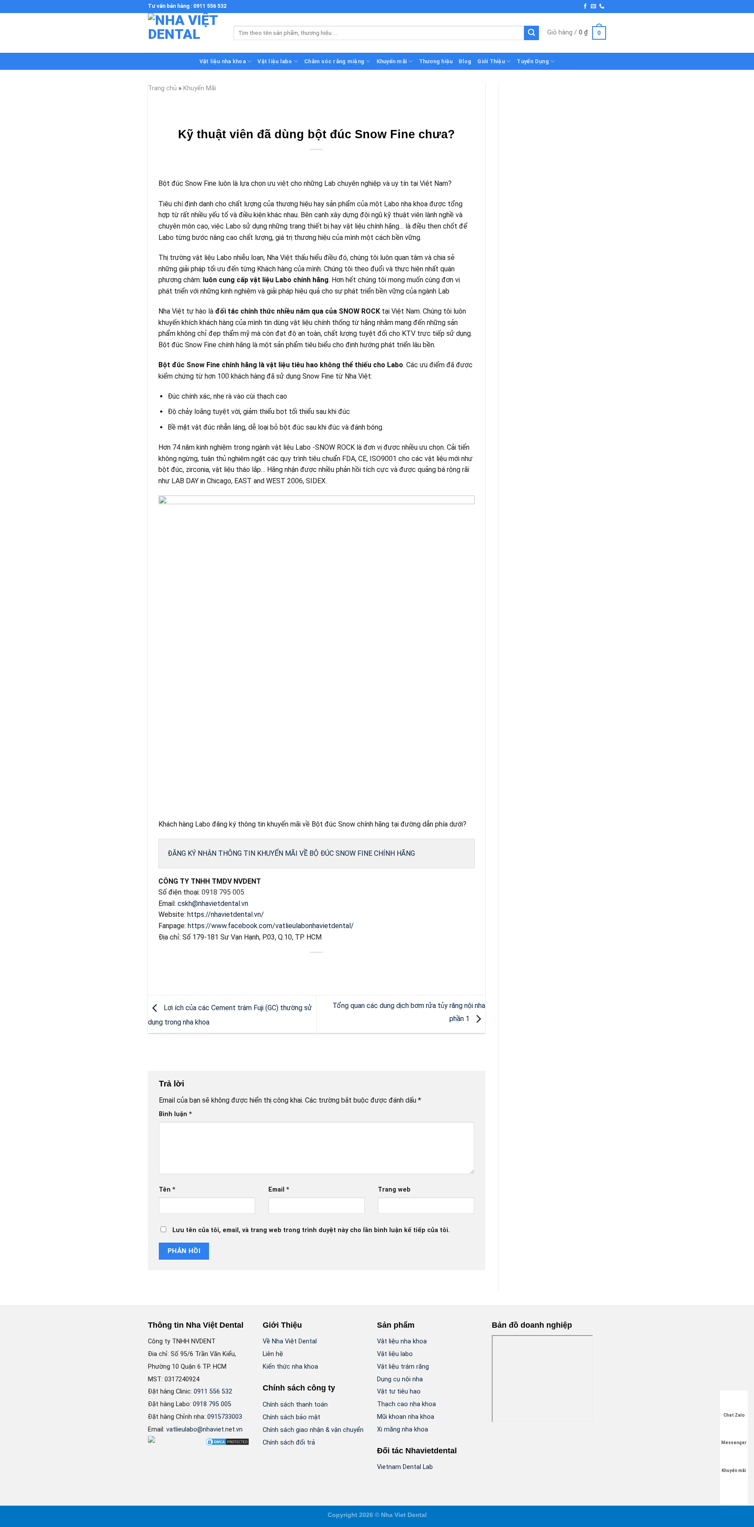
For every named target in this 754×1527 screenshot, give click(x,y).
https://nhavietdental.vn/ (225, 914)
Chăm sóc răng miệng (334, 61)
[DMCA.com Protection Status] (227, 1441)
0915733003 (224, 1417)
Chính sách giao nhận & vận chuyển (313, 1430)
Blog (465, 61)
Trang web (394, 1189)
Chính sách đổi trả (289, 1442)
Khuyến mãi (392, 61)
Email (278, 1189)
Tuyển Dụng (533, 61)
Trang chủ (162, 88)
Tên (167, 1189)
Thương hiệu (436, 61)
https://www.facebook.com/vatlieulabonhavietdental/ (271, 926)
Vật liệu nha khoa (222, 61)
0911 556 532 (213, 1391)
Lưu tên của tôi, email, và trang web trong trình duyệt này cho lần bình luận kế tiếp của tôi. (311, 1230)
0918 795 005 (212, 1404)
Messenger (734, 1442)
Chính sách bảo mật (291, 1417)
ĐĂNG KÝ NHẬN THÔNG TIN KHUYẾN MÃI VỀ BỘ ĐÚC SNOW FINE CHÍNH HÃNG (291, 853)
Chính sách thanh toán (295, 1404)
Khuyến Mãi (199, 88)
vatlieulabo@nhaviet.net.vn (204, 1429)
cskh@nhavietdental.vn (213, 903)
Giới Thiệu (491, 61)
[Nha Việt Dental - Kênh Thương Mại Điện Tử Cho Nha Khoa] (184, 33)
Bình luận (175, 1114)
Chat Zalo (734, 1415)
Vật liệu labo (274, 61)
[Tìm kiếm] (531, 33)
